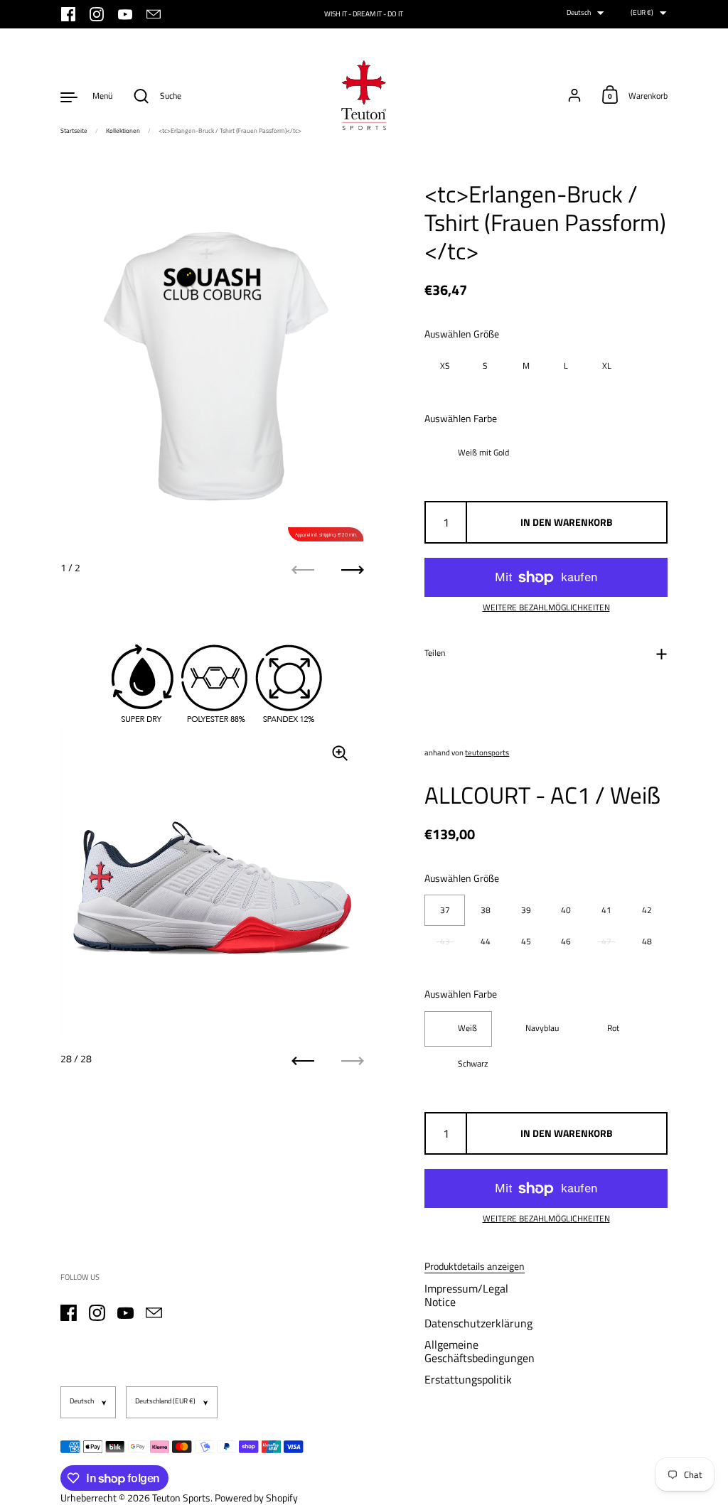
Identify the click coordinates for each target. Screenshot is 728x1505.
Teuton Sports (181, 1497)
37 (445, 910)
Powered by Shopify (256, 1497)
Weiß (467, 1028)
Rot (613, 1028)
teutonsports (487, 752)
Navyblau (542, 1028)
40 (566, 910)
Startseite (73, 130)
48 (647, 941)
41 (606, 910)
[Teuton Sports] (363, 95)
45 (526, 941)
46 (566, 941)
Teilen (434, 652)
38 (486, 910)
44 (486, 941)
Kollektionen (123, 130)
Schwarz (473, 1063)
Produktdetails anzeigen (474, 1266)
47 (606, 941)
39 (526, 910)
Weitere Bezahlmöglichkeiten (546, 608)
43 (445, 941)
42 (647, 910)
